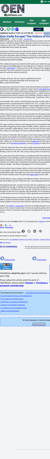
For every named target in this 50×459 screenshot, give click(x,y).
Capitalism (36, 239)
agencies (36, 141)
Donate (29, 282)
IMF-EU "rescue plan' (16, 206)
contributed (11, 68)
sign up (41, 221)
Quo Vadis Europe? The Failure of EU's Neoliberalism (16, 296)
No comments (28, 39)
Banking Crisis (23, 239)
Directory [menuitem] (19, 22)
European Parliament (18, 143)
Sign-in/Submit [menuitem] (43, 22)
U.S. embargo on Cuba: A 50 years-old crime (14, 308)
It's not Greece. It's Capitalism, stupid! (12, 299)
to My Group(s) (5, 242)
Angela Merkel (14, 239)
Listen (38, 29)
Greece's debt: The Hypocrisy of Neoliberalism (14, 302)
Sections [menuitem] (7, 22)
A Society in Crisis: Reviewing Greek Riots (13, 305)
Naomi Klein (34, 174)
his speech (36, 143)
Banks (30, 239)
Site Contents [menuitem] (31, 22)
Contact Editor (41, 260)
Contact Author (9, 260)
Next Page (46, 218)
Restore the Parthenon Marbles (10, 311)
